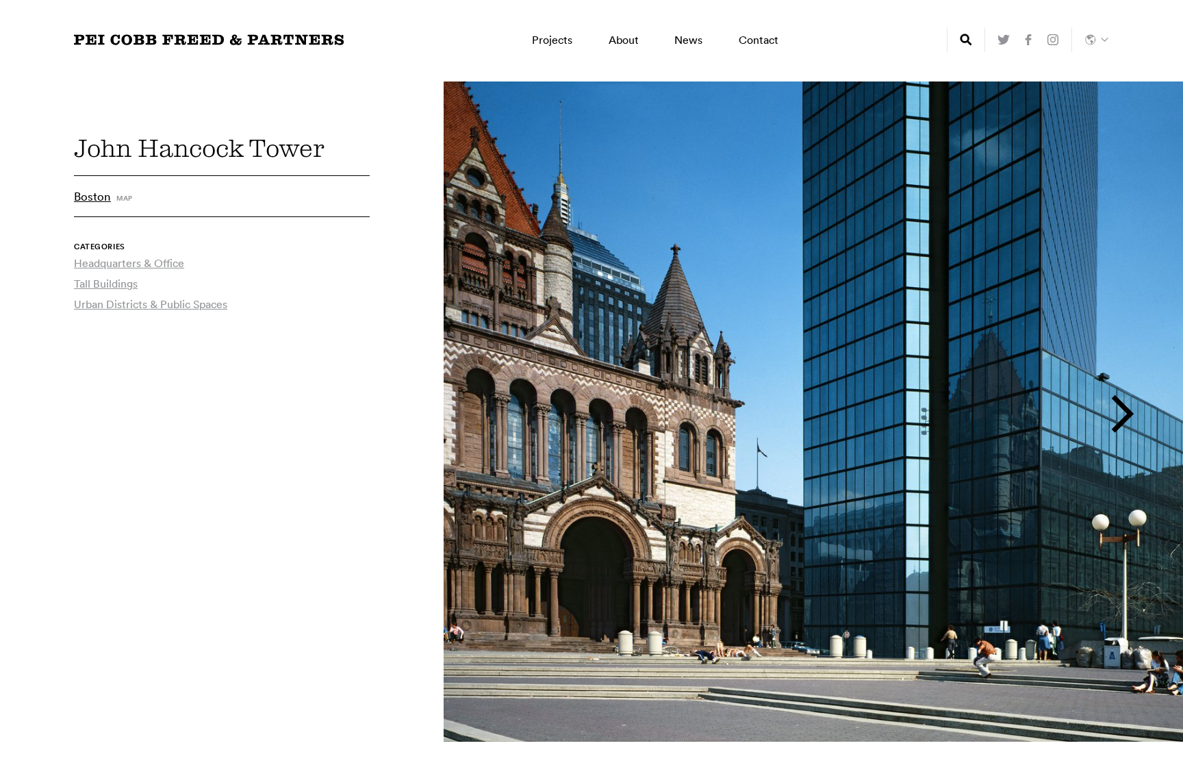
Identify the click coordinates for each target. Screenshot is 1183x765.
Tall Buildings (106, 283)
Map (124, 198)
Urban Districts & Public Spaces (150, 304)
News (688, 40)
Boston (92, 196)
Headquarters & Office (129, 263)
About (624, 40)
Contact (758, 40)
